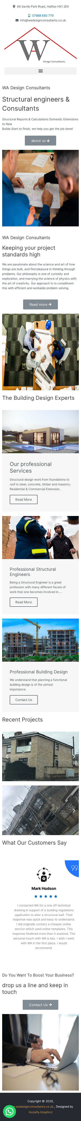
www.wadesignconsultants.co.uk (30, 1106)
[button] (40, 70)
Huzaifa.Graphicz (40, 1112)
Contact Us (23, 700)
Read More (23, 499)
